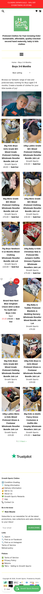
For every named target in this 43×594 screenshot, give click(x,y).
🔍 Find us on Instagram (12, 542)
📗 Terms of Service (10, 557)
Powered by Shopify (33, 578)
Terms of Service (9, 545)
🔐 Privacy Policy (9, 560)
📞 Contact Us (8, 502)
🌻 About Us (7, 494)
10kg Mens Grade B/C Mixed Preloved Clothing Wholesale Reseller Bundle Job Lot (32, 205)
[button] (23, 121)
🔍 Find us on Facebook (12, 539)
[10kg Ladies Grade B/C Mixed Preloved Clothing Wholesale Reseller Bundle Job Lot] (32, 131)
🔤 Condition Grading (11, 482)
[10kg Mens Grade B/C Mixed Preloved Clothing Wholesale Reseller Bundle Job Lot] (32, 184)
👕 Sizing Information (11, 485)
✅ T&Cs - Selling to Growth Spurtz (16, 566)
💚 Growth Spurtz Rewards (13, 496)
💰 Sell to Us (7, 491)
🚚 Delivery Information (11, 488)
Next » (24, 441)
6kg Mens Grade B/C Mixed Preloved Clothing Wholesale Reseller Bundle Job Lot (11, 205)
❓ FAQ (5, 499)
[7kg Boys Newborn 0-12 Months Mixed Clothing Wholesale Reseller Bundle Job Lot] (11, 234)
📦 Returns (6, 563)
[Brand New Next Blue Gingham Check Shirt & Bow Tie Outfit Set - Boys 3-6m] (11, 288)
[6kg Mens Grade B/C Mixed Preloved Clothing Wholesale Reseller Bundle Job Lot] (11, 184)
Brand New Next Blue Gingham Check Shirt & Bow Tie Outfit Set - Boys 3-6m (11, 307)
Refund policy (7, 548)
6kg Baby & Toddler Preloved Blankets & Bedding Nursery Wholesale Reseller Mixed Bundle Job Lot (32, 314)
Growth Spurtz (21, 578)
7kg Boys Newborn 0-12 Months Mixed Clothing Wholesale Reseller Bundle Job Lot (11, 255)
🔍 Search (6, 537)
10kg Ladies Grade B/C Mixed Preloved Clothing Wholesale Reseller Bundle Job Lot (32, 152)
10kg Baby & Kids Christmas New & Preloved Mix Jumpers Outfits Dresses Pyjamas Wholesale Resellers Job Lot (32, 258)
